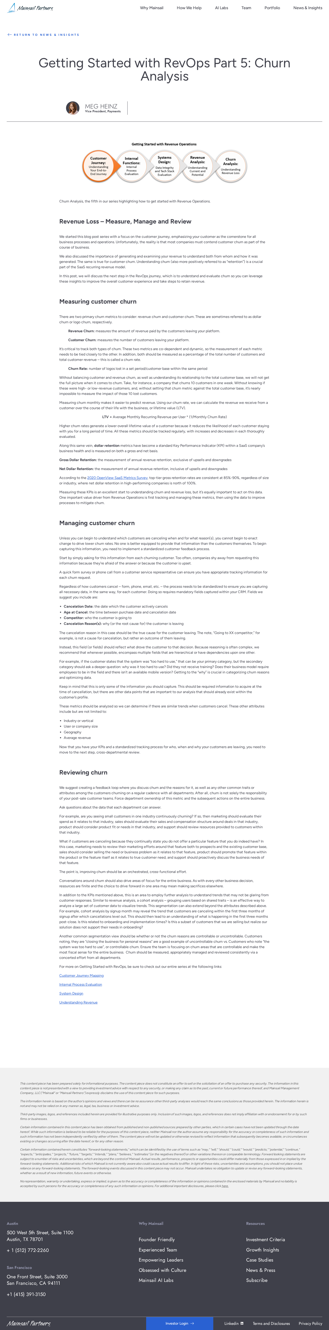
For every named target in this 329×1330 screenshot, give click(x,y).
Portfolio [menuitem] (272, 7)
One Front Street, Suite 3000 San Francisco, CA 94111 (37, 1280)
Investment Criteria (265, 1239)
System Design (71, 993)
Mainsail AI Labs (156, 1280)
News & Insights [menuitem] (307, 7)
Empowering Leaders (161, 1260)
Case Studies (259, 1260)
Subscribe (256, 1280)
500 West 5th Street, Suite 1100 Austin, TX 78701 (40, 1236)
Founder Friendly (157, 1239)
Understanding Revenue (78, 1002)
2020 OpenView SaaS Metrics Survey (117, 478)
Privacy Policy (310, 1323)
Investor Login (177, 1323)
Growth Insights (262, 1250)
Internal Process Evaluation (80, 984)
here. (225, 1186)
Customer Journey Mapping (81, 975)
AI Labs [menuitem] (221, 7)
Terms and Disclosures (271, 1323)
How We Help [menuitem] (189, 7)
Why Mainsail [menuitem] (151, 7)
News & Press (260, 1270)
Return (47, 34)
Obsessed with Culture (162, 1270)
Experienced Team (158, 1250)
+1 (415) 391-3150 (26, 1294)
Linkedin (231, 1323)
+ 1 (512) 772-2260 (28, 1250)
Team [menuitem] (246, 7)
